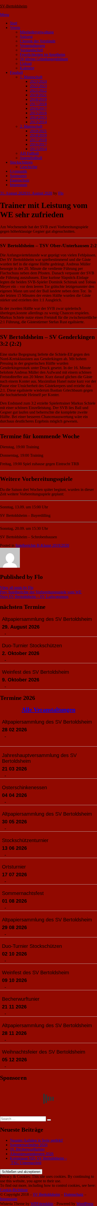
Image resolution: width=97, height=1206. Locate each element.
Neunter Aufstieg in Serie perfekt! (36, 1140)
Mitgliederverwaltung (37, 32)
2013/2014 (38, 122)
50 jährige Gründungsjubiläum (44, 59)
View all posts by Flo (16, 587)
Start (13, 23)
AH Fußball (29, 153)
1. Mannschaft (31, 77)
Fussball (16, 72)
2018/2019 (38, 99)
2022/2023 (38, 86)
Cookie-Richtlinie (14, 1190)
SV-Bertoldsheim (13, 6)
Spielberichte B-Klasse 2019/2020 (42, 545)
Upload (26, 63)
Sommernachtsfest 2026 (29, 1145)
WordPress (84, 1204)
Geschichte (28, 167)
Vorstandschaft (31, 50)
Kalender (27, 68)
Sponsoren (18, 176)
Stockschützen (21, 162)
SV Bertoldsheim (46, 1194)
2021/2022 (38, 90)
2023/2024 (38, 81)
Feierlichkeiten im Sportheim (42, 54)
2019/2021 (38, 95)
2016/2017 (38, 108)
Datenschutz (19, 180)
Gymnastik (18, 171)
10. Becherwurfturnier (27, 1149)
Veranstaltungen (32, 45)
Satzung (26, 36)
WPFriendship (42, 1204)
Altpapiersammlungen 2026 (31, 1154)
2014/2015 (38, 117)
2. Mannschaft (31, 126)
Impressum (18, 185)
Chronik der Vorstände (37, 41)
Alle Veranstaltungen (48, 709)
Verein (15, 27)
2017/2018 (38, 104)
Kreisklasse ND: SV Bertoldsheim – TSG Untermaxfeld (38, 1160)
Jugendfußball (31, 158)
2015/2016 (38, 113)
